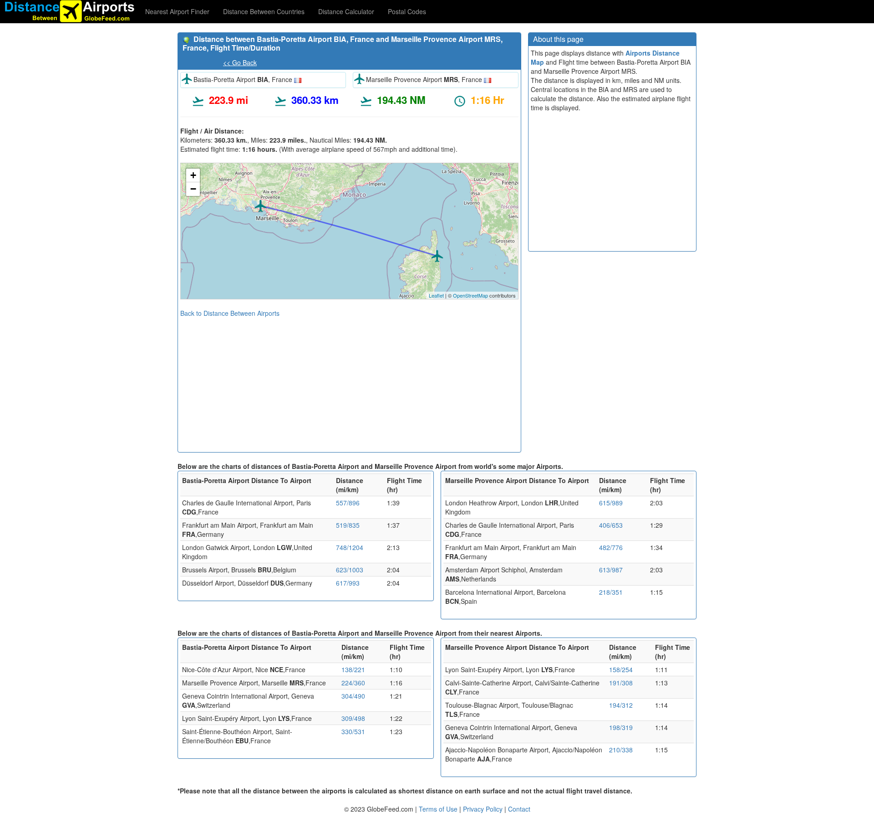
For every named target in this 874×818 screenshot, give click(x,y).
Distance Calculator (346, 11)
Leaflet (436, 295)
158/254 (621, 669)
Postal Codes (407, 11)
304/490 (353, 695)
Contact (519, 808)
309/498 (353, 718)
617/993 (348, 582)
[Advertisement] (349, 381)
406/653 (611, 525)
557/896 (348, 502)
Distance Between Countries (264, 11)
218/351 (611, 592)
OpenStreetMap (470, 295)
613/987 (611, 569)
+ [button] (193, 175)
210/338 (621, 749)
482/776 (611, 547)
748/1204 (349, 547)
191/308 (621, 682)
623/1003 (349, 569)
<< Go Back (240, 62)
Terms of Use (439, 808)
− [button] (193, 189)
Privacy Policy (483, 808)
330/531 (353, 731)
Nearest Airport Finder (177, 11)
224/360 (353, 682)
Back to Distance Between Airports (229, 313)
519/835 (348, 525)
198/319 (621, 727)
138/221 (353, 669)
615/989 (611, 502)
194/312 (621, 705)
